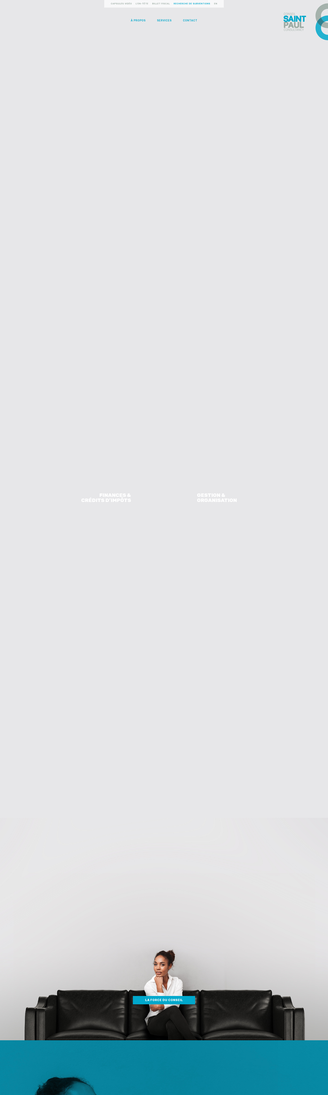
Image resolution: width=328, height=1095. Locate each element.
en (215, 3)
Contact (190, 20)
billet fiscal (161, 3)
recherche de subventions (192, 3)
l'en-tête (142, 3)
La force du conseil (164, 1000)
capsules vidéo (121, 3)
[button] (138, 20)
